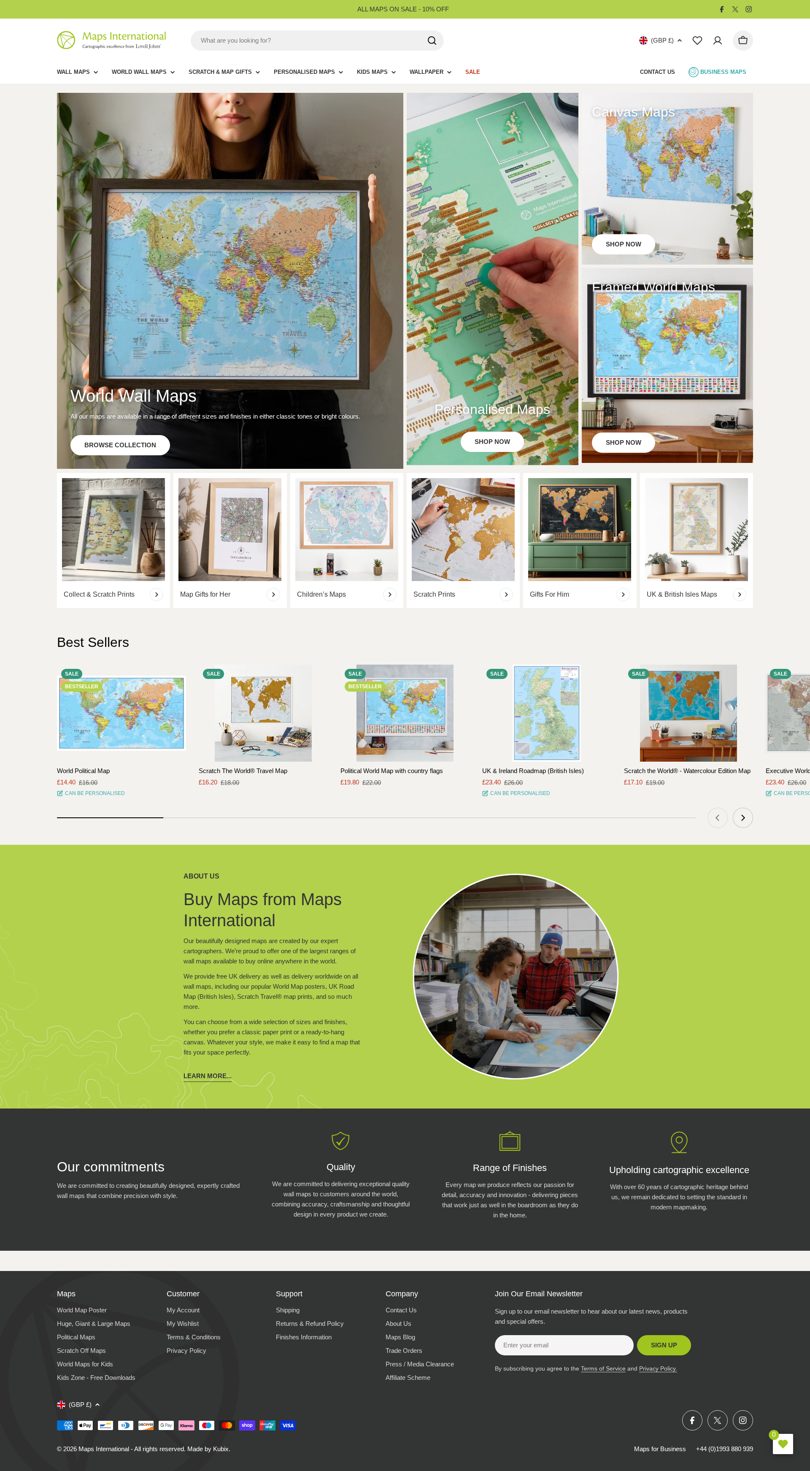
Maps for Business (660, 1448)
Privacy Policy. (658, 1368)
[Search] (432, 40)
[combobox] (317, 40)
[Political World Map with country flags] (405, 713)
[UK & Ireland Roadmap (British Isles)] (546, 713)
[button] (172, 678)
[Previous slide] (717, 818)
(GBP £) (662, 40)
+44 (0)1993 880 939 (724, 1448)
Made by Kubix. (208, 1448)
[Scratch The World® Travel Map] (263, 713)
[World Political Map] (121, 713)
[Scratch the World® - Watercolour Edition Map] (688, 713)
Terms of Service (603, 1368)
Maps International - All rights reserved (131, 1448)
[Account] (718, 40)
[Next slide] (743, 818)
